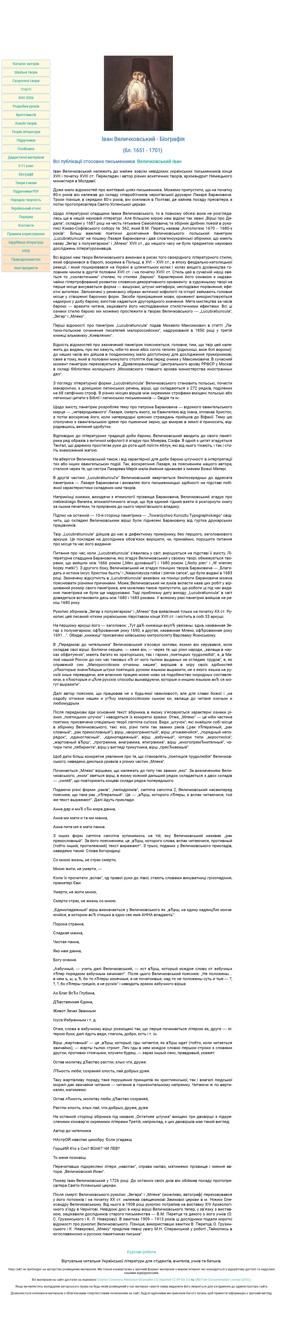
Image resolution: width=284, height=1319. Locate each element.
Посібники (26, 149)
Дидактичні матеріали (26, 157)
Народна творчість (26, 200)
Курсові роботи (141, 1251)
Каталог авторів (26, 64)
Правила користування (26, 234)
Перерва (26, 217)
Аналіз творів (26, 123)
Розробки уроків (26, 106)
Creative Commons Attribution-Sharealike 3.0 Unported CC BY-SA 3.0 (143, 1279)
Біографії (26, 174)
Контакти (26, 225)
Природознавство (25, 259)
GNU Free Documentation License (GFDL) (223, 1279)
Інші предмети (26, 268)
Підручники (26, 140)
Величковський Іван (159, 161)
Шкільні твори (25, 72)
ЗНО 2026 (26, 98)
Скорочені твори (26, 81)
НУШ (26, 251)
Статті (26, 89)
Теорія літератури (26, 132)
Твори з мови (26, 183)
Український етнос (26, 208)
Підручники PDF (26, 191)
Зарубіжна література (25, 242)
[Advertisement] (142, 29)
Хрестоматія (26, 115)
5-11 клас (25, 166)
